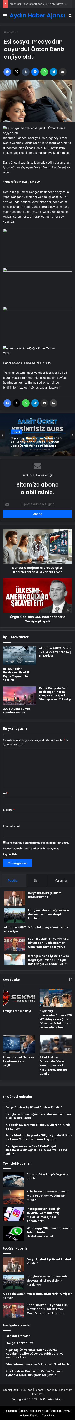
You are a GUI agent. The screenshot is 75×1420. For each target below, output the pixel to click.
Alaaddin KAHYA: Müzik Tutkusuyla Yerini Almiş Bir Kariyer (55, 652)
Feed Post (38, 1394)
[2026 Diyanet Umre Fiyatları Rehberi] (19, 695)
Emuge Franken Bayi (17, 1011)
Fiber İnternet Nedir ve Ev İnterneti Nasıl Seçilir (18, 1061)
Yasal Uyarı (48, 1415)
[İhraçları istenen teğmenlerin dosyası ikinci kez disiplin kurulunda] (14, 915)
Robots (39, 1389)
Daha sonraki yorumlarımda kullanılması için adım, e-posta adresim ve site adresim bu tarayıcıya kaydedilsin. (36, 848)
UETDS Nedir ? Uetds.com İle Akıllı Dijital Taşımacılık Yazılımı (16, 674)
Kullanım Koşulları (30, 1415)
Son (36, 880)
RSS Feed (26, 1389)
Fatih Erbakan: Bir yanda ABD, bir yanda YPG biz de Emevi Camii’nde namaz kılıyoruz (48, 943)
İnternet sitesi (11, 826)
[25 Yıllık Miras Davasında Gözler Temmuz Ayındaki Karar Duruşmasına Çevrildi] (56, 1044)
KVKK (66, 1410)
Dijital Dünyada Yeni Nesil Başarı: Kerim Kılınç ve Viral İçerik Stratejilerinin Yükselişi (55, 693)
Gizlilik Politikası (39, 1410)
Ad (5, 793)
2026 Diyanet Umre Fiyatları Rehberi (16, 710)
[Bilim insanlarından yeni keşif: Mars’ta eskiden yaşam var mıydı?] (13, 1197)
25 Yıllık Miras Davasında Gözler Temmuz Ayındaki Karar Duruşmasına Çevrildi (53, 1065)
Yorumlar (61, 880)
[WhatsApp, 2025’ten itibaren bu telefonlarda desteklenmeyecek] (13, 1233)
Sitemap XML (11, 1389)
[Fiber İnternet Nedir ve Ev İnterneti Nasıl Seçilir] (19, 1044)
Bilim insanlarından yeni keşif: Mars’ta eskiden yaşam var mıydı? (47, 1196)
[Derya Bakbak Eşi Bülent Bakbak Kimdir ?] (14, 898)
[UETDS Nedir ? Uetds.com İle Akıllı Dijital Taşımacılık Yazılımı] (19, 655)
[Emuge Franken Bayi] (19, 998)
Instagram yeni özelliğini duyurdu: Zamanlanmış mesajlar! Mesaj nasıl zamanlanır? (44, 1215)
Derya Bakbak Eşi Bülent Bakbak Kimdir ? (45, 895)
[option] (37, 434)
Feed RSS (51, 1389)
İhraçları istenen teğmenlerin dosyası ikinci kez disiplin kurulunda (48, 914)
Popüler (13, 880)
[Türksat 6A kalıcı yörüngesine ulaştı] (13, 1179)
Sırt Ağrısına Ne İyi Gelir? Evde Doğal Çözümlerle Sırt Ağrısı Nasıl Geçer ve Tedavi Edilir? (48, 960)
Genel (16, 432)
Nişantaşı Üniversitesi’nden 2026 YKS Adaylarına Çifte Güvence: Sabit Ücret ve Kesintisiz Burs (36, 442)
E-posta (9, 809)
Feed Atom (65, 1389)
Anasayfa (12, 31)
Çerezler (56, 1410)
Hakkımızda (10, 1410)
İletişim (23, 1410)
